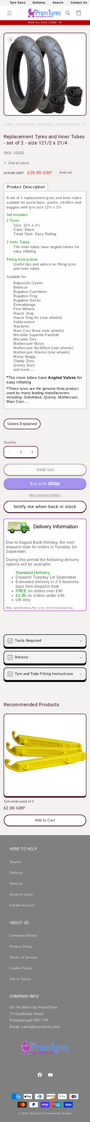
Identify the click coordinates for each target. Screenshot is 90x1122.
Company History (24, 935)
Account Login (21, 894)
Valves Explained (22, 424)
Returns (16, 883)
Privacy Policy (21, 946)
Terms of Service (23, 957)
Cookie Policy (21, 968)
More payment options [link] (45, 495)
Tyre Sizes (17, 2)
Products (25, 124)
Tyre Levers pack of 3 (19, 801)
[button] (9, 13)
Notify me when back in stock (45, 506)
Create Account (22, 905)
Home (8, 124)
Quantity (10, 442)
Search (58, 2)
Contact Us (79, 2)
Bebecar (45, 124)
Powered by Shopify (58, 1113)
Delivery (39, 2)
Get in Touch (20, 979)
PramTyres (37, 1113)
